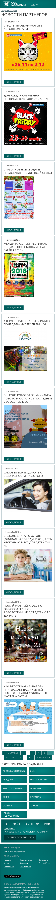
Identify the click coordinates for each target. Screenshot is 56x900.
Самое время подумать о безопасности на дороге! (23, 474)
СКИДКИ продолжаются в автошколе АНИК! (23, 27)
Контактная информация (14, 851)
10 (19, 757)
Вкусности (43, 859)
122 (30, 757)
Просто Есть (44, 863)
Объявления (25, 866)
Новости (7, 859)
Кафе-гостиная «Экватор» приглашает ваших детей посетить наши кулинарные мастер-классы (26, 691)
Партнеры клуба (9, 10)
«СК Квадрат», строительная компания (26, 831)
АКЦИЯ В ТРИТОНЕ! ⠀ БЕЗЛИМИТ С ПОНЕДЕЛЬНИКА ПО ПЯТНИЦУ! (27, 322)
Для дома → (9, 828)
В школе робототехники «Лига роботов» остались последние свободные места (28, 398)
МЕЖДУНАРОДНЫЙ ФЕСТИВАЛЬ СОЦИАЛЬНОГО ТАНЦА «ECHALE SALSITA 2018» (25, 247)
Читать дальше (13, 82)
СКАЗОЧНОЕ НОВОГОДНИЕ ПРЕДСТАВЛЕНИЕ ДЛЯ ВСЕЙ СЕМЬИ (28, 171)
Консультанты (26, 859)
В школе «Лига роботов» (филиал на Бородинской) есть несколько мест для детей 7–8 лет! (28, 540)
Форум (6, 863)
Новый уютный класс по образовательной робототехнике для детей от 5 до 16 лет (27, 610)
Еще (33, 4)
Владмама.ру (9, 2)
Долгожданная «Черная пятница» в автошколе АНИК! (26, 97)
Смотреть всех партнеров (20, 837)
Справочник (9, 866)
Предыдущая (11, 753)
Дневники (24, 863)
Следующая (43, 757)
